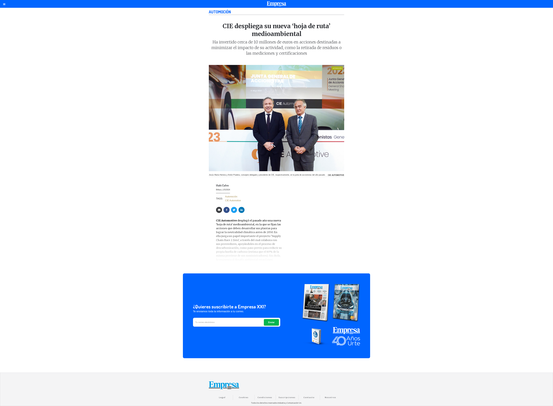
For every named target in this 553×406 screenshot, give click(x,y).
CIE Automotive (233, 200)
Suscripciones (287, 397)
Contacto (309, 397)
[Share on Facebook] (227, 210)
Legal (222, 397)
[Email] (219, 210)
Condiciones (265, 397)
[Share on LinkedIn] (241, 210)
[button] (4, 4)
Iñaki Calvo (222, 185)
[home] (276, 4)
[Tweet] (234, 210)
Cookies (244, 397)
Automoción (220, 11)
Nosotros (330, 397)
